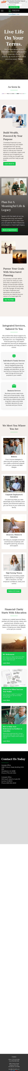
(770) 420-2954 (16, 1059)
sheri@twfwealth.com (14, 1069)
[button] (14, 4)
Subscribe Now (14, 7)
